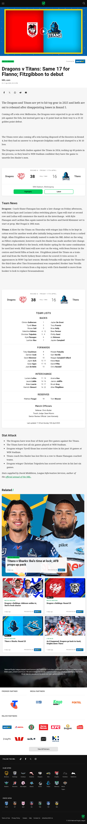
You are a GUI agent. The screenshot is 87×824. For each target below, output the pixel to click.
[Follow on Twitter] (30, 759)
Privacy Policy (16, 818)
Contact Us (37, 818)
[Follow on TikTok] (21, 759)
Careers (25, 818)
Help (30, 818)
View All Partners (43, 749)
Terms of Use (6, 818)
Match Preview (7, 61)
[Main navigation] (3, 3)
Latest (59, 192)
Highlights (28, 192)
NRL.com (6, 80)
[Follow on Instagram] (35, 759)
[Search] (84, 3)
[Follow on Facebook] (26, 759)
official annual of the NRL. (18, 476)
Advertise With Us (47, 818)
